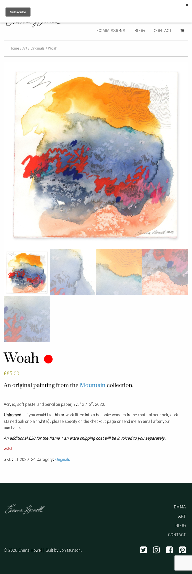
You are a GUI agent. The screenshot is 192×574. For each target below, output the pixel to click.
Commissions (111, 31)
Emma (180, 507)
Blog (139, 31)
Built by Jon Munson (63, 550)
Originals (37, 48)
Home (14, 48)
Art (24, 48)
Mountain (93, 385)
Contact (163, 31)
